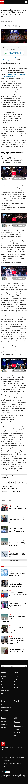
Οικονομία (18, 2)
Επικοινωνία (19, 763)
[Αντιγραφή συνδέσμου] (22, 26)
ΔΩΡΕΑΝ (13, 491)
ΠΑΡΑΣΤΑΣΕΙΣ (5, 491)
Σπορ (2, 685)
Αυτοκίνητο (4, 710)
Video (16, 718)
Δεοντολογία (12, 757)
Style (3, 701)
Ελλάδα (3, 676)
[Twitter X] (18, 747)
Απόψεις (4, 724)
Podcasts (17, 722)
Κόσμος (3, 679)
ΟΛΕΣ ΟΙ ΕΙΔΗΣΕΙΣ (14, 560)
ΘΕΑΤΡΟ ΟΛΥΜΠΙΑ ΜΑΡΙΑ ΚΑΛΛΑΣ (10, 488)
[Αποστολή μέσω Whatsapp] (16, 26)
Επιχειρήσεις (18, 682)
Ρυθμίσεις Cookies (21, 757)
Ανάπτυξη (17, 676)
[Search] (25, 666)
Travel (16, 701)
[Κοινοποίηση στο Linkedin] (19, 26)
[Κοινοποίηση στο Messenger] (11, 26)
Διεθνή (16, 687)
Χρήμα (16, 679)
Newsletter (17, 732)
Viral (2, 693)
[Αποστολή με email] (25, 26)
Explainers (4, 727)
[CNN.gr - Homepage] (2, 2)
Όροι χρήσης (4, 757)
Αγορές (16, 685)
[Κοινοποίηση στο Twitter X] (8, 26)
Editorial (3, 722)
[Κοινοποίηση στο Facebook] (5, 26)
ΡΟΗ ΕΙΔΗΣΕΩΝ (6, 500)
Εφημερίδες (18, 726)
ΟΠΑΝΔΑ (10, 486)
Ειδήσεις (8, 2)
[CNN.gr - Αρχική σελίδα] (3, 744)
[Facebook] (15, 747)
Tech (2, 687)
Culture (3, 705)
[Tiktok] (21, 747)
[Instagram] (24, 747)
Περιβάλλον (5, 690)
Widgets (16, 729)
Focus (3, 718)
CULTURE (3, 7)
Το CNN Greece (18, 735)
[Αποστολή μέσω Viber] (14, 26)
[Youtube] (2, 750)
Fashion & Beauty (6, 707)
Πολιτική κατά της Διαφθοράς (8, 763)
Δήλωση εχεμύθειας (5, 760)
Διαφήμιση (3, 766)
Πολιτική (13, 2)
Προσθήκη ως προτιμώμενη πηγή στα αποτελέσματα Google (15, 53)
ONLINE (18, 491)
